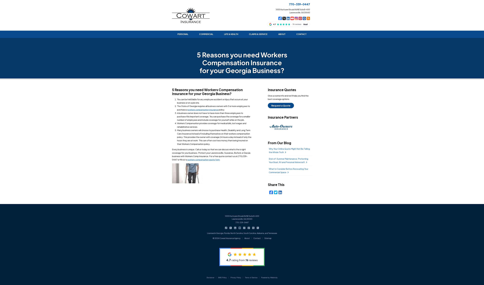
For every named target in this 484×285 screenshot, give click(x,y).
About (247, 238)
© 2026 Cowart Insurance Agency (227, 238)
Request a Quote (280, 105)
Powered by (269, 277)
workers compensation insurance (203, 109)
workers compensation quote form (203, 159)
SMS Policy (222, 277)
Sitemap (267, 238)
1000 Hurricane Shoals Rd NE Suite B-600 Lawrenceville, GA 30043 (242, 217)
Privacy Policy (236, 277)
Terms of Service (251, 277)
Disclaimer (210, 277)
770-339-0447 (242, 222)
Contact (257, 238)
